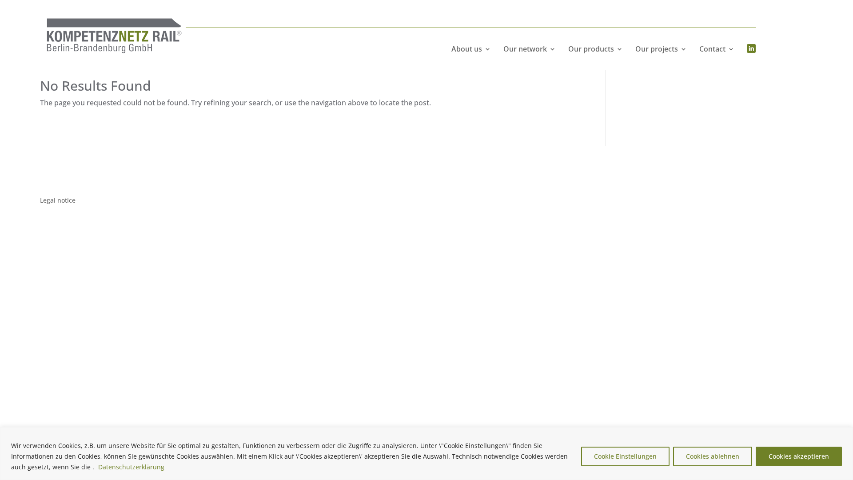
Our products (591, 49)
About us (466, 49)
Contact (712, 49)
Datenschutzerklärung (131, 467)
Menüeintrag (751, 49)
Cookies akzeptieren (799, 456)
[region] (426, 453)
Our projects (656, 49)
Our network (525, 49)
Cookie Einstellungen (625, 456)
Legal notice (58, 200)
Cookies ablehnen (712, 456)
